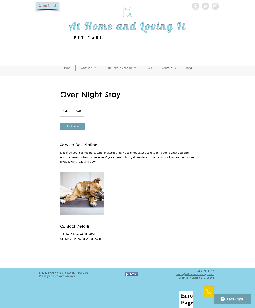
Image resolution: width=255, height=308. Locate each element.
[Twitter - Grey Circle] (205, 6)
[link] (72, 126)
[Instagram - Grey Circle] (215, 6)
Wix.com (70, 276)
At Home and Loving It (127, 26)
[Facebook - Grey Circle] (195, 6)
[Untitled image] (82, 193)
